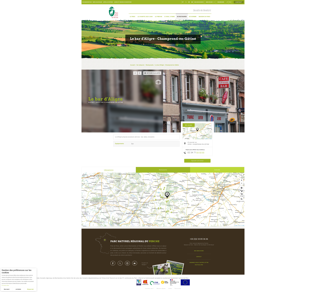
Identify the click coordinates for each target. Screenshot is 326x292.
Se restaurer (182, 16)
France (174, 282)
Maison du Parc (204, 16)
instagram (127, 263)
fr (230, 2)
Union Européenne (185, 282)
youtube (134, 263)
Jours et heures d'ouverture (123, 2)
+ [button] (241, 180)
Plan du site (178, 288)
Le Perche (158, 16)
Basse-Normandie (145, 282)
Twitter (186, 2)
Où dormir (192, 16)
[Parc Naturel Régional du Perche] (113, 12)
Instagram (189, 2)
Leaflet (206, 138)
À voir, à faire (169, 16)
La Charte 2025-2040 (145, 16)
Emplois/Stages (97, 2)
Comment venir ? (149, 288)
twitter (120, 263)
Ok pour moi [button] (30, 289)
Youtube (192, 2)
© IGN (210, 138)
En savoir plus (5, 285)
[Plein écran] (241, 175)
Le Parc (132, 16)
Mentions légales (161, 288)
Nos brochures (198, 2)
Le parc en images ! (145, 263)
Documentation (87, 2)
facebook (112, 263)
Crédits (170, 288)
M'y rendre (188, 125)
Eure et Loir (165, 282)
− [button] (241, 183)
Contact (238, 2)
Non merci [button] (6, 289)
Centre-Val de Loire (138, 282)
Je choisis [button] (18, 289)
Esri (239, 225)
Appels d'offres (108, 2)
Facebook (182, 2)
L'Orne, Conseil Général (155, 282)
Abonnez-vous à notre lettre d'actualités (198, 263)
